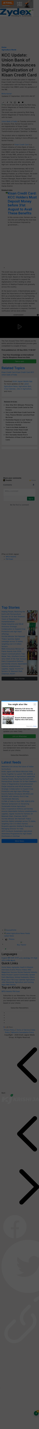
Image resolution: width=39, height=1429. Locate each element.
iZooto (35, 726)
